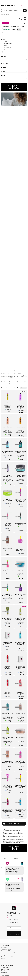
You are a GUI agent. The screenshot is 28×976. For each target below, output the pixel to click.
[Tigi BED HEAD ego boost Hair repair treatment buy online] (7, 576)
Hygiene (22, 26)
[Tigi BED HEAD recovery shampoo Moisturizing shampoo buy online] (7, 647)
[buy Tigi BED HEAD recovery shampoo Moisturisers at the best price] (7, 636)
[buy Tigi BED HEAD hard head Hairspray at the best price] (20, 516)
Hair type (3, 60)
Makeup (8, 26)
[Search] (25, 10)
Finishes (6, 52)
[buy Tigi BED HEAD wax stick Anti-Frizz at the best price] (7, 540)
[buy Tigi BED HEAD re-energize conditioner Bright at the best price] (7, 612)
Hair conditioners (8, 43)
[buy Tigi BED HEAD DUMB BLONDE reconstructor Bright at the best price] (20, 397)
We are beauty (4, 970)
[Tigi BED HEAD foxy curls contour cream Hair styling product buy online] (20, 599)
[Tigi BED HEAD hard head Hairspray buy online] (20, 528)
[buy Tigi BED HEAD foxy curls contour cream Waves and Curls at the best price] (20, 588)
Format (3, 71)
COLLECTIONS (4, 79)
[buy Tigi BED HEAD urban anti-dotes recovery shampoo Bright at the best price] (7, 707)
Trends (3, 75)
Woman (6, 32)
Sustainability (4, 972)
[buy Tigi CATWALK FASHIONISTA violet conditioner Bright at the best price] (7, 469)
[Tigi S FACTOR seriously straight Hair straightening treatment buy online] (7, 528)
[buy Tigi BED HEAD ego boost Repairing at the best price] (7, 564)
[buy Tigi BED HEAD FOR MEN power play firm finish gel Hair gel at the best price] (7, 755)
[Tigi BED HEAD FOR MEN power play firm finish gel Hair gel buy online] (7, 766)
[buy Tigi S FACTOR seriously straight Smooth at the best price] (7, 516)
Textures (3, 67)
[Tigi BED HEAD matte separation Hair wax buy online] (20, 742)
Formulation (5, 64)
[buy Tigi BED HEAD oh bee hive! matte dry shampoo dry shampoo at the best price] (7, 397)
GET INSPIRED (4, 13)
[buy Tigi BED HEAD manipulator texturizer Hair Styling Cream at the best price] (20, 564)
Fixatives (6, 49)
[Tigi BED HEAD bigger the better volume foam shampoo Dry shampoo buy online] (20, 790)
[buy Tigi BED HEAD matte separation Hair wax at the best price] (20, 731)
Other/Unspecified (14, 935)
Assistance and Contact (6, 1)
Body (23, 23)
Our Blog (3, 955)
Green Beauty (6, 29)
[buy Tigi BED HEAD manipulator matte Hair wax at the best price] (7, 493)
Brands (19, 29)
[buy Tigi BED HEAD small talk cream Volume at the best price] (20, 540)
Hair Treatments (7, 47)
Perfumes (13, 23)
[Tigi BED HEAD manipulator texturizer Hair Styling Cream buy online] (20, 576)
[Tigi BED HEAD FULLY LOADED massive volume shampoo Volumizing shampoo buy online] (7, 790)
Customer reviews (5, 969)
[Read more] (15, 924)
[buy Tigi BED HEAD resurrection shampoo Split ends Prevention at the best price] (7, 659)
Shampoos (6, 41)
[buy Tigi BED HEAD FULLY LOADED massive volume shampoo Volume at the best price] (7, 779)
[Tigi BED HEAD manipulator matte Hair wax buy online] (7, 504)
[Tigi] (14, 86)
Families (3, 36)
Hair (4, 26)
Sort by (22, 387)
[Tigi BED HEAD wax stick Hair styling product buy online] (7, 552)
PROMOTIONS (5, 14)
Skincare (19, 23)
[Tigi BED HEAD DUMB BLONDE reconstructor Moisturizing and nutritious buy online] (20, 409)
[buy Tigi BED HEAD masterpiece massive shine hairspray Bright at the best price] (7, 588)
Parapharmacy (15, 26)
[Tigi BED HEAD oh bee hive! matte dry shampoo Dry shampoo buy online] (7, 409)
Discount (4, 56)
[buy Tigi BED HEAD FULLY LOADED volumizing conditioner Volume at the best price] (20, 755)
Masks (5, 45)
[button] (2, 878)
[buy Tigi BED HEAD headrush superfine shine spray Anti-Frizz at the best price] (7, 802)
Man (17, 932)
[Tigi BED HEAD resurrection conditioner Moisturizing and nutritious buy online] (7, 695)
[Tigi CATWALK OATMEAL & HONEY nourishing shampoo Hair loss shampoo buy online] (7, 456)
